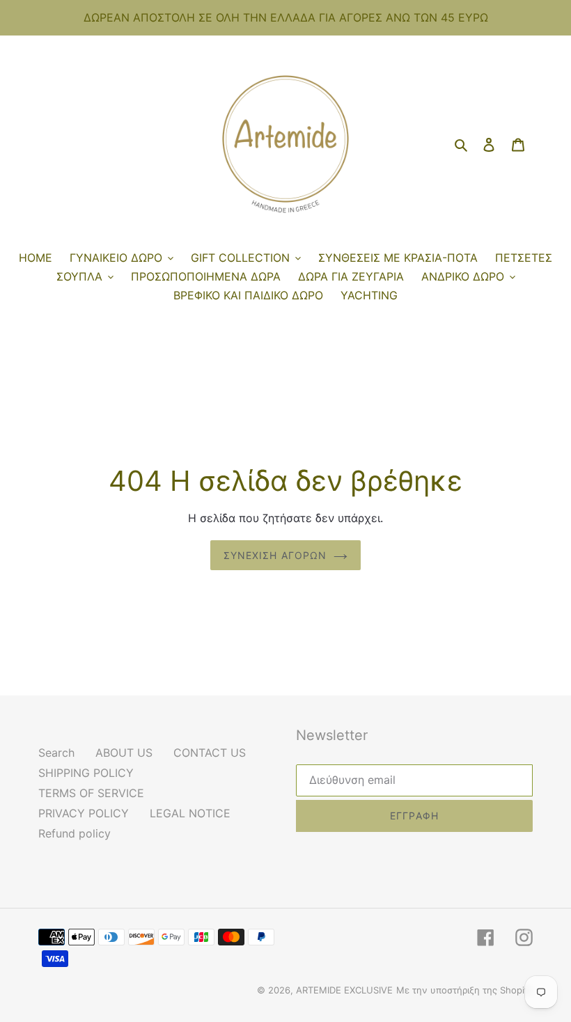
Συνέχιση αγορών (275, 555)
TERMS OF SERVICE (91, 793)
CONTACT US (209, 753)
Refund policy (74, 833)
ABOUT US (123, 753)
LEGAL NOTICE (190, 813)
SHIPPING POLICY (86, 773)
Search (56, 753)
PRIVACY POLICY (83, 813)
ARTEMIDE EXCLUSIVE (344, 990)
